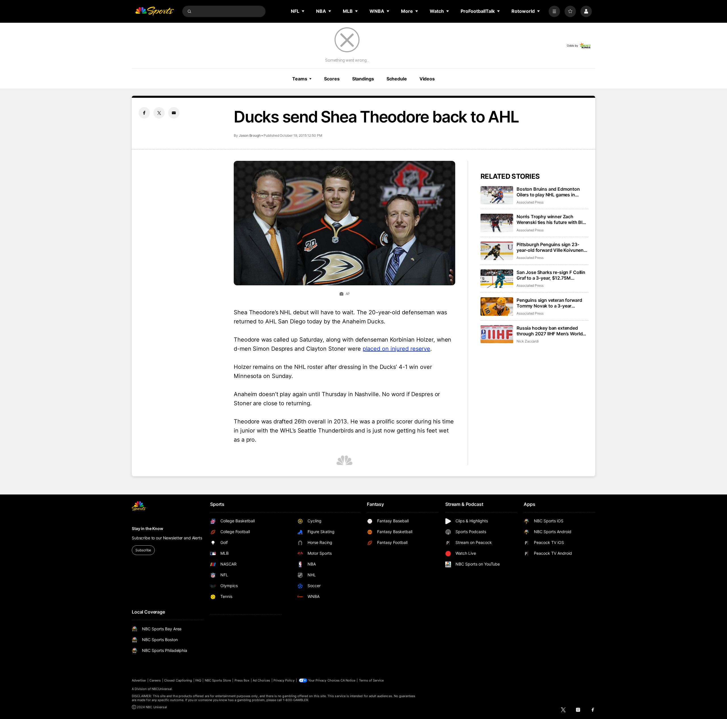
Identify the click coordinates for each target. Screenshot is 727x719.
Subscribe (143, 550)
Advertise (139, 680)
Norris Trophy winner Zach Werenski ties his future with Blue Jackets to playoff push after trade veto (552, 219)
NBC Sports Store (218, 680)
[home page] (154, 11)
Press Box (242, 680)
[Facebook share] (144, 113)
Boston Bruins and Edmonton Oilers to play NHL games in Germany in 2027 (548, 192)
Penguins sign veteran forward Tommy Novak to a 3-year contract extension (549, 303)
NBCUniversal (162, 689)
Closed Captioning (178, 680)
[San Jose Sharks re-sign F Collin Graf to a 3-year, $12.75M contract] (497, 278)
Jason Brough (250, 135)
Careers (155, 680)
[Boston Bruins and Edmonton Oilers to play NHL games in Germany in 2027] (497, 195)
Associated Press (530, 202)
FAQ (198, 680)
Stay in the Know (147, 528)
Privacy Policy (283, 680)
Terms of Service (371, 680)
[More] (554, 11)
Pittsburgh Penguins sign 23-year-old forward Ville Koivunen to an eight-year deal (550, 247)
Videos (427, 79)
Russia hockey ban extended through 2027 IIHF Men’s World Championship (549, 330)
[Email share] (173, 113)
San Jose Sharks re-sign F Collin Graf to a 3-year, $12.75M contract (551, 275)
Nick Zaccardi (528, 341)
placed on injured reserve (397, 348)
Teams (299, 79)
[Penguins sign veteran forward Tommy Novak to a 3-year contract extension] (497, 306)
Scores (331, 79)
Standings (363, 79)
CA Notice (348, 680)
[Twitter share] (159, 113)
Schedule (397, 79)
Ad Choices (261, 680)
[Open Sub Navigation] (303, 11)
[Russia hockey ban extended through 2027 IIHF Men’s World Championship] (497, 334)
